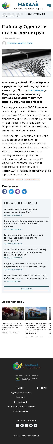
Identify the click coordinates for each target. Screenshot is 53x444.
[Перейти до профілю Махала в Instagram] (17, 425)
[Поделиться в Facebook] (4, 191)
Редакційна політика (20, 392)
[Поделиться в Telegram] (24, 191)
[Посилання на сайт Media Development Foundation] (26, 379)
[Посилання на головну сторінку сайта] (26, 367)
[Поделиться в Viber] (17, 191)
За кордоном (8, 179)
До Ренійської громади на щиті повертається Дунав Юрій (20, 210)
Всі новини (26, 289)
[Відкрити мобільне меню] (49, 5)
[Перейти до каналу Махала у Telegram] (31, 425)
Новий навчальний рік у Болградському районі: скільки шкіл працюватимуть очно (26, 276)
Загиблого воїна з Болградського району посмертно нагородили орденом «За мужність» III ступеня (25, 252)
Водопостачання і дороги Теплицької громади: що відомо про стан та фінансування (23, 238)
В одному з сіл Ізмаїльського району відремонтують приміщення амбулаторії (25, 265)
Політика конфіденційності (21, 407)
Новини (19, 179)
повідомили (36, 90)
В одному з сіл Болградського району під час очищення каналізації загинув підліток (26, 224)
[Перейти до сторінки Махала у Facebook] (22, 425)
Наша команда (20, 411)
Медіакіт (20, 397)
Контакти (42, 388)
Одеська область (32, 179)
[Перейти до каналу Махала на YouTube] (26, 425)
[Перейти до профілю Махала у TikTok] (35, 425)
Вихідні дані (20, 402)
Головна (20, 388)
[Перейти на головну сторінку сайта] (6, 6)
